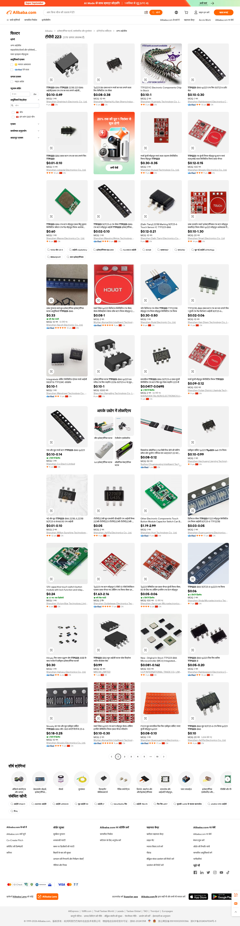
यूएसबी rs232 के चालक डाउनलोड (189, 804)
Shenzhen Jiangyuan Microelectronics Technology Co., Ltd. (161, 603)
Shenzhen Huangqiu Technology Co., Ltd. (161, 101)
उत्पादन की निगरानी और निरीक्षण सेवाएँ (68, 859)
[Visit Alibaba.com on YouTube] (221, 872)
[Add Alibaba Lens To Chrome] (47, 896)
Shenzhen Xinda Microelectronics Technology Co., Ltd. (208, 600)
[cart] (186, 13)
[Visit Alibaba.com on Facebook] (195, 872)
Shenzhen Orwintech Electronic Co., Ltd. (66, 101)
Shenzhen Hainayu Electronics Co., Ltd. (66, 672)
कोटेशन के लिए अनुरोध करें (110, 840)
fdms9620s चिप (120, 804)
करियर (9, 852)
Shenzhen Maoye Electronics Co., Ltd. (65, 238)
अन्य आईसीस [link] (121, 31)
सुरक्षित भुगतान (59, 834)
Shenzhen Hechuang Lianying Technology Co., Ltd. (208, 461)
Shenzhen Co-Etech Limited (60, 464)
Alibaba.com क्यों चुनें (16, 834)
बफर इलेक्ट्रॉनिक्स (76, 257)
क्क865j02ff (55, 257)
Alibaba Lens (20, 896)
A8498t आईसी (40, 804)
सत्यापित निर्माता (106, 834)
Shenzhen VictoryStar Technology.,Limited (67, 603)
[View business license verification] (149, 921)
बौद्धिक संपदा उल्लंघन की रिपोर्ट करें (160, 859)
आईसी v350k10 (62, 804)
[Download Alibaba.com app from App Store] (198, 896)
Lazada (120, 911)
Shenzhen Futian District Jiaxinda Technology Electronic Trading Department (208, 390)
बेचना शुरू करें (198, 840)
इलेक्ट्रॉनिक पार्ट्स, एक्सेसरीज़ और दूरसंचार (74, 31)
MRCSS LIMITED (102, 672)
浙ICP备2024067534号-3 (203, 921)
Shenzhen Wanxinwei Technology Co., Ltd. (67, 393)
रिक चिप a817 (162, 804)
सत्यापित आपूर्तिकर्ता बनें (202, 852)
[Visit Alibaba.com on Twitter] (208, 872)
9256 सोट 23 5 (56, 250)
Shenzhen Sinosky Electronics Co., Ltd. (207, 170)
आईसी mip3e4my (79, 250)
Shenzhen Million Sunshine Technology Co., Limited (67, 532)
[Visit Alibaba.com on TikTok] (228, 872)
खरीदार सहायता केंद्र (155, 834)
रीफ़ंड (149, 852)
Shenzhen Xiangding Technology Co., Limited (114, 393)
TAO (145, 911)
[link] (236, 895)
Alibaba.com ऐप (149, 896)
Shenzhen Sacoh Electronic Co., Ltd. (64, 325)
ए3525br (181, 250)
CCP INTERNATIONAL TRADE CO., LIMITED (161, 672)
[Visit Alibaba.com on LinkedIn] (202, 872)
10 (157, 756)
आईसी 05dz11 (19, 804)
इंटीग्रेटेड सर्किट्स (104, 31)
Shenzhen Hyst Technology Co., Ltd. (159, 532)
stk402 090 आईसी (219, 804)
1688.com (86, 911)
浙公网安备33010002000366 (173, 921)
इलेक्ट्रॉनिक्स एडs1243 (105, 250)
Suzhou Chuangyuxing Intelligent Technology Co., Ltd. (161, 464)
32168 (148, 250)
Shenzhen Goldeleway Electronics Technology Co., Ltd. (114, 603)
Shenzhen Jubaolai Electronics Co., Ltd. (66, 170)
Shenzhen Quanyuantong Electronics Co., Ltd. (208, 532)
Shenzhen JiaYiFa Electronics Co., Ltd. (113, 532)
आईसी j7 (101, 804)
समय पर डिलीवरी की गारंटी (63, 846)
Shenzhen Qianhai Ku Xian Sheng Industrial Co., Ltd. (114, 101)
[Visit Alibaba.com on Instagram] (215, 872)
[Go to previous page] (111, 757)
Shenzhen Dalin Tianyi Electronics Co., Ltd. (161, 238)
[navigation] (24, 394)
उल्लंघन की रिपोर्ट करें (155, 865)
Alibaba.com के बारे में (17, 827)
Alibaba (48, 31)
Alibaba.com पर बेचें (202, 834)
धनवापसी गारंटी (59, 840)
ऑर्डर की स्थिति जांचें (201, 846)
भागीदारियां (197, 859)
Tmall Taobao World (104, 911)
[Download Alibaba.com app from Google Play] (222, 896)
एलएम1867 (164, 250)
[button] (146, 12)
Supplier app (131, 896)
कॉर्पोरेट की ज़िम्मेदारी (15, 846)
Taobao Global (133, 911)
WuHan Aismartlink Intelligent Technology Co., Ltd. (114, 322)
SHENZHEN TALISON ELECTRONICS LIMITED (161, 396)
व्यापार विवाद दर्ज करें (155, 846)
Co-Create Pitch (15, 840)
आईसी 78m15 (141, 804)
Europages (167, 911)
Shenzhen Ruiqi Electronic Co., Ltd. (158, 322)
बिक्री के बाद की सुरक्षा (62, 852)
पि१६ (16, 811)
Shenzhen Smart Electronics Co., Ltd (206, 238)
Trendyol (154, 911)
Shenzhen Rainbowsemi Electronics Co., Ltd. (208, 101)
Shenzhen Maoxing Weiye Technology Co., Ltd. (114, 238)
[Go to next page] (164, 757)
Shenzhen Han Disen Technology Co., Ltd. (208, 322)
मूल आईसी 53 (83, 804)
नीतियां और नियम (60, 865)
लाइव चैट (150, 840)
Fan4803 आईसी (129, 250)
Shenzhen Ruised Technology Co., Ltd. (160, 170)
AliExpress (73, 911)
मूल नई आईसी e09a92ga (204, 250)
